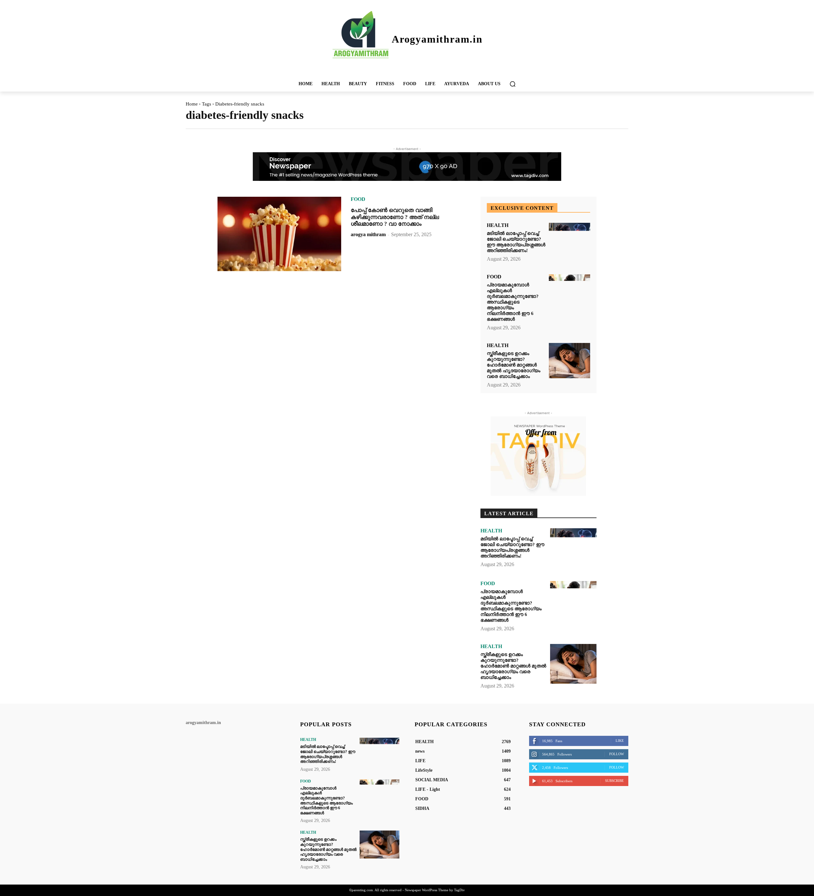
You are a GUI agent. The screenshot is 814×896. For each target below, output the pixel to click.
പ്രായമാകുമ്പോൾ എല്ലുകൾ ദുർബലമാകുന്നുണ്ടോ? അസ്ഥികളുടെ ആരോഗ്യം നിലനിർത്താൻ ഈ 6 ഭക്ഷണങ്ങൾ (513, 302)
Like (620, 740)
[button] (512, 84)
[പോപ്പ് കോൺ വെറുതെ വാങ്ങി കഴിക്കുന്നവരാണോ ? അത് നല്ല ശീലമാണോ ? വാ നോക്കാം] (279, 234)
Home (192, 103)
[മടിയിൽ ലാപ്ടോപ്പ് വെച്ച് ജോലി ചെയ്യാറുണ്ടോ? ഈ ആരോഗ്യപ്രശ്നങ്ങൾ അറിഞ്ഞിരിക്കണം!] (569, 240)
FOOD (358, 199)
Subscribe (614, 781)
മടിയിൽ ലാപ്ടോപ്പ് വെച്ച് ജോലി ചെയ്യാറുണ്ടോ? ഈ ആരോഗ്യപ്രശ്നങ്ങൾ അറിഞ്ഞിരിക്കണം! (516, 242)
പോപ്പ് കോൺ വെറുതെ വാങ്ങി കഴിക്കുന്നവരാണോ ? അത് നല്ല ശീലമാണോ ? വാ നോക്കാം (395, 217)
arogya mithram (368, 234)
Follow (616, 754)
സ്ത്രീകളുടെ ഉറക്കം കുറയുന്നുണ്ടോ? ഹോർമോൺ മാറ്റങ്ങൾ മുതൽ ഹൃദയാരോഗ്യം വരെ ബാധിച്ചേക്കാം (513, 365)
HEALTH (497, 225)
